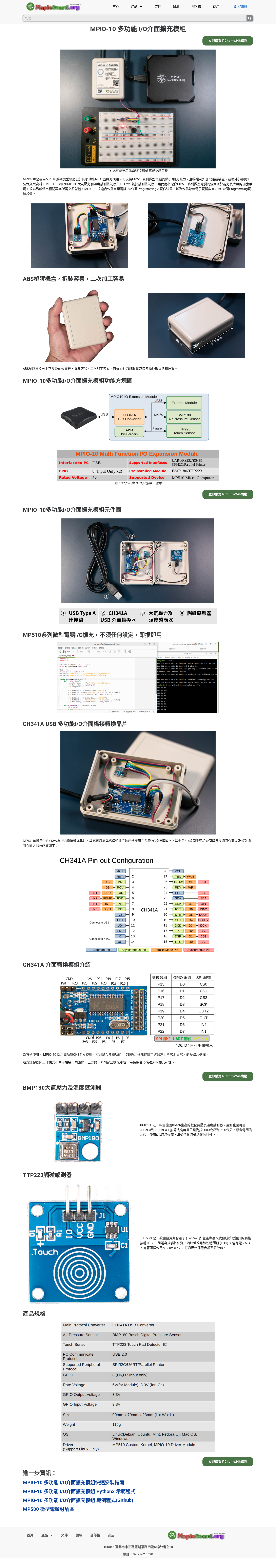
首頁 (116, 6)
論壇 (176, 6)
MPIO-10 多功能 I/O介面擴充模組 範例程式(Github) (78, 1500)
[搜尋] (250, 18)
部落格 (196, 6)
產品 (134, 6)
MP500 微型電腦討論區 (48, 1509)
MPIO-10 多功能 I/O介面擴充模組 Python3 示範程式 (79, 1491)
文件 (158, 6)
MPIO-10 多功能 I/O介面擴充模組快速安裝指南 (73, 1482)
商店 (216, 6)
